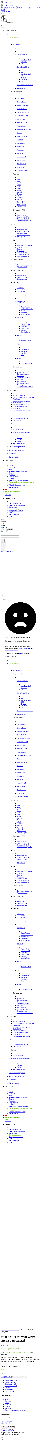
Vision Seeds (21, 160)
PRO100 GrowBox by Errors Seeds (24, 397)
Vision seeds (25, 310)
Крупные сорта (22, 279)
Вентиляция (17, 403)
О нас (7, 1403)
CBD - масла (17, 420)
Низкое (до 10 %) (22, 215)
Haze (18, 179)
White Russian (21, 205)
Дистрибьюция (14, 514)
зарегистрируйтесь (11, 650)
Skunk (19, 185)
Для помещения (22, 267)
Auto (22, 72)
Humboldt (20, 153)
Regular (23, 78)
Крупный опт (21, 88)
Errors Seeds (21, 98)
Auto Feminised (26, 60)
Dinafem (19, 133)
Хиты (21, 653)
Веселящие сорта (22, 385)
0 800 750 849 (5, 1423)
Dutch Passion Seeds (23, 112)
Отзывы (11, 478)
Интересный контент (16, 511)
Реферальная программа (17, 505)
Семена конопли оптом (25, 387)
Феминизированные (24, 231)
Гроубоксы (16, 399)
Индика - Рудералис (23, 256)
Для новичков (21, 381)
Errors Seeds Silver (23, 67)
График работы (14, 476)
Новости (8, 495)
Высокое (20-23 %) (23, 219)
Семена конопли (6, 1330)
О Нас (11, 466)
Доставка (12, 475)
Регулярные (21, 237)
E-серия (19, 438)
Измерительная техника (21, 404)
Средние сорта (22, 277)
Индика (19, 249)
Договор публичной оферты (18, 480)
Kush (18, 181)
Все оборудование (19, 395)
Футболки (12, 453)
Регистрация (9, 551)
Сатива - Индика (22, 252)
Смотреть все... (6, 1377)
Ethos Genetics (21, 167)
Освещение (16, 408)
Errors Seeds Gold (22, 55)
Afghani (19, 190)
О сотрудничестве (15, 503)
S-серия (19, 439)
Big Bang (20, 194)
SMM (10, 512)
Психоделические (23, 383)
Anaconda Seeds (22, 122)
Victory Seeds (21, 146)
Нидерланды (21, 302)
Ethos (22, 355)
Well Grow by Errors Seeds (21, 432)
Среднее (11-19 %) (23, 217)
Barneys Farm (21, 102)
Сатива (19, 247)
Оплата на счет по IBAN (17, 486)
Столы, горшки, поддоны (21, 401)
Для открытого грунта (24, 265)
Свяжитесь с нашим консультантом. (18, 642)
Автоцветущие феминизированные (23, 234)
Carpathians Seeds (22, 116)
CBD (22, 63)
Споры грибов (14, 457)
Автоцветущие (22, 229)
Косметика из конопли (16, 450)
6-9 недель (20, 288)
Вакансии (12, 516)
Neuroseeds (20, 150)
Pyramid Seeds (21, 126)
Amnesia (19, 192)
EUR (5, 19)
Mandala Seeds (21, 157)
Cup (22, 81)
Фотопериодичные (23, 377)
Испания (20, 317)
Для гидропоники (23, 374)
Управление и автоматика (21, 410)
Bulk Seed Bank (22, 136)
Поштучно (20, 379)
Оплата (11, 473)
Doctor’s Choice (22, 109)
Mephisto (24, 353)
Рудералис (20, 251)
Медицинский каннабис (25, 245)
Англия (19, 335)
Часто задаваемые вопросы (18, 471)
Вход (3, 551)
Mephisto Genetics (22, 170)
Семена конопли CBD (20, 418)
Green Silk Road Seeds (24, 129)
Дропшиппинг (14, 507)
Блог (10, 469)
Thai (18, 186)
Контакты (12, 467)
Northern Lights (22, 206)
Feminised (24, 62)
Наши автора (13, 487)
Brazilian (19, 199)
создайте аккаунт (24, 648)
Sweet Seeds (21, 119)
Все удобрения (18, 429)
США (19, 344)
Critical (19, 196)
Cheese (19, 188)
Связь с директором (8, 1426)
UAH (2, 17)
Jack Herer (20, 201)
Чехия (19, 358)
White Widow (21, 203)
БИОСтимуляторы (19, 443)
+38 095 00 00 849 (7, 1421)
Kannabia (20, 140)
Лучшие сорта (21, 372)
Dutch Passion (25, 307)
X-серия (19, 441)
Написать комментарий (19, 1377)
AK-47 (19, 183)
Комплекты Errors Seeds (25, 85)
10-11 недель (21, 289)
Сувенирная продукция (17, 447)
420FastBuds (21, 143)
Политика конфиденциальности (16, 1410)
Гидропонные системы (20, 406)
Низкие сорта (21, 275)
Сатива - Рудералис (23, 254)
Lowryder (20, 197)
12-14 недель (21, 291)
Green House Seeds (23, 105)
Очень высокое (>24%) (24, 221)
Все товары (16, 44)
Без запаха (20, 376)
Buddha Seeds (21, 164)
